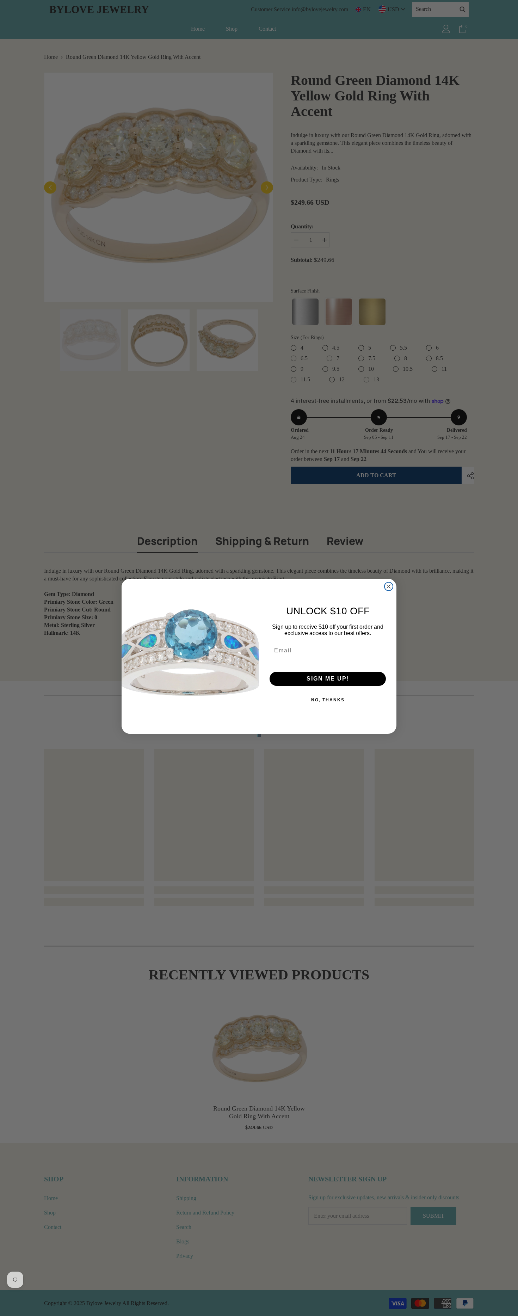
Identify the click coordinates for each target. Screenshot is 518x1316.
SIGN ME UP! (328, 679)
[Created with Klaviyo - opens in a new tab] (259, 735)
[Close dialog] (388, 586)
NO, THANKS (328, 699)
